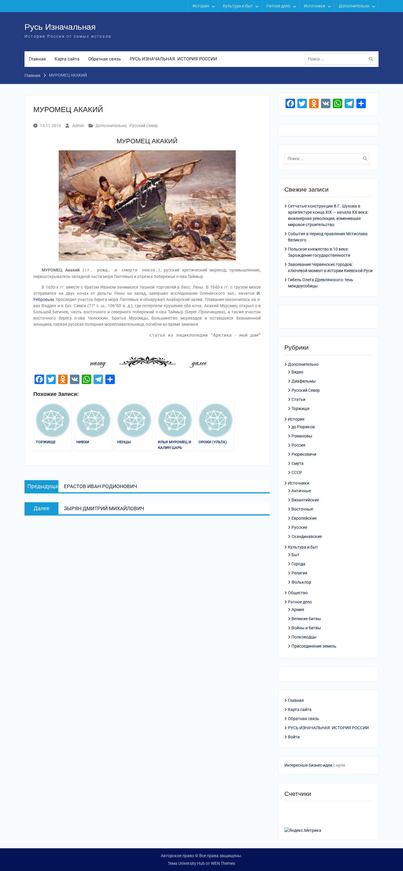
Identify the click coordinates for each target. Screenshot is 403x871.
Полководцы (304, 637)
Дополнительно (354, 6)
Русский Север (144, 125)
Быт (295, 554)
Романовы (301, 436)
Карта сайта (67, 59)
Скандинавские (306, 536)
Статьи (298, 399)
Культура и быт (238, 6)
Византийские (305, 500)
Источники (314, 6)
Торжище (300, 408)
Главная (37, 59)
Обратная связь (104, 59)
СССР (296, 472)
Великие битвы (306, 618)
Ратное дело (278, 6)
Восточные (302, 509)
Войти (294, 737)
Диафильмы (303, 381)
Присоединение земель (313, 646)
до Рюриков (303, 426)
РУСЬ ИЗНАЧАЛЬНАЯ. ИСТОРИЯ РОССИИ (173, 59)
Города (298, 564)
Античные (301, 490)
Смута (297, 463)
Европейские (304, 518)
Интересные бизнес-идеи (308, 765)
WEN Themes (223, 863)
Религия (299, 573)
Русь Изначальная (60, 27)
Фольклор (301, 582)
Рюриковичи (303, 454)
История (201, 6)
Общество (298, 592)
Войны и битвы (306, 627)
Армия (297, 609)
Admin (78, 125)
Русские (299, 527)
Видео (297, 372)
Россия (298, 445)
